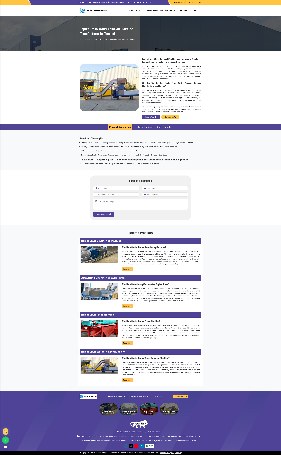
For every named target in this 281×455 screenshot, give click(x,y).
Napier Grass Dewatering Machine (161, 10)
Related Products (145, 127)
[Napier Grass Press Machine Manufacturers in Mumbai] (149, 409)
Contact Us (195, 10)
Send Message (103, 214)
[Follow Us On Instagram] (193, 2)
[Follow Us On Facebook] (185, 2)
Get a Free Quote (180, 396)
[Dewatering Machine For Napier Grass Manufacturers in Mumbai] (128, 409)
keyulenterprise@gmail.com (93, 2)
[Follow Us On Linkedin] (196, 2)
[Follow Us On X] (189, 2)
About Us (140, 10)
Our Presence (157, 396)
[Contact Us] (5, 432)
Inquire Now (150, 117)
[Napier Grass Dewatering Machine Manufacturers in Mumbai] (108, 409)
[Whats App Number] (5, 440)
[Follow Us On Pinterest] (136, 446)
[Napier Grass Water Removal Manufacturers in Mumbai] (169, 409)
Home (131, 10)
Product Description (120, 127)
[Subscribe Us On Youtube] (200, 2)
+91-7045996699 (117, 2)
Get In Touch (164, 127)
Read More (127, 269)
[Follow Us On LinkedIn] (142, 446)
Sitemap (183, 10)
